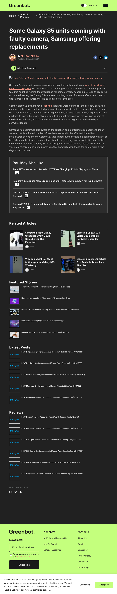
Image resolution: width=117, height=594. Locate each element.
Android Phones (24, 15)
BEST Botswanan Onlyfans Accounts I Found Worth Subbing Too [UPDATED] (52, 352)
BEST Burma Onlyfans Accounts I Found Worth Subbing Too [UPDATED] (50, 417)
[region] (58, 584)
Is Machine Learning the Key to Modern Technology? (42, 321)
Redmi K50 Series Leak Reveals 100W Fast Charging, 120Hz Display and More (55, 169)
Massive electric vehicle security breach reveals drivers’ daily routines (50, 309)
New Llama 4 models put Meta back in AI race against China (45, 298)
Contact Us (83, 561)
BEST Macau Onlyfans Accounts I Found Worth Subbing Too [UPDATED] (50, 462)
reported (47, 105)
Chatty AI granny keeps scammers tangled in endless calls (45, 332)
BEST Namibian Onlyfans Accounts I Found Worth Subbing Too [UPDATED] (51, 363)
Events (81, 544)
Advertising (83, 567)
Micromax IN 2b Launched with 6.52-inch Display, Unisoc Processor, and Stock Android (56, 194)
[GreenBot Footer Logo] (22, 531)
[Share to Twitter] (101, 57)
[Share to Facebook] (95, 57)
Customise (85, 584)
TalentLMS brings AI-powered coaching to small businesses (45, 287)
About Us (82, 538)
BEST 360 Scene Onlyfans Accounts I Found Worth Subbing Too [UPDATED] (52, 451)
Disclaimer (82, 550)
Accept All (104, 584)
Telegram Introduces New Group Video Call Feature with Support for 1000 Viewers (57, 180)
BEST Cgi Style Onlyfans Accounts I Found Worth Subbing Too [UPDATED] (51, 440)
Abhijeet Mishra (30, 56)
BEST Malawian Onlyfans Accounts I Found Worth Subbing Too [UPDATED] (51, 386)
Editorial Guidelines (52, 550)
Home (12, 15)
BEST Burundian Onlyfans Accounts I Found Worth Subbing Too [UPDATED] (51, 397)
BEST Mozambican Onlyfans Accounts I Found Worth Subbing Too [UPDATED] (53, 374)
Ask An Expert (50, 544)
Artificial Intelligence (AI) (55, 538)
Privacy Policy (23, 556)
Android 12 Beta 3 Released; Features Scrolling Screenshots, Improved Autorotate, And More (58, 206)
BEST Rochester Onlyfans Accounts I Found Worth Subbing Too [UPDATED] (51, 428)
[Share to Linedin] (106, 57)
